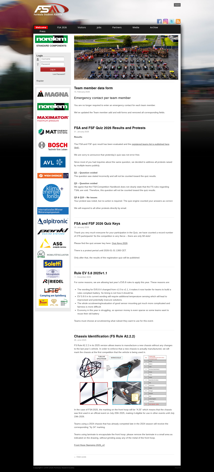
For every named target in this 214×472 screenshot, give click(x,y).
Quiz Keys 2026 (120, 243)
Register (40, 81)
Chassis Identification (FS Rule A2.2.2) (104, 336)
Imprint (177, 5)
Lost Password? (59, 74)
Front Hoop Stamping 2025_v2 (89, 445)
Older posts (80, 456)
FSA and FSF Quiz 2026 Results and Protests (110, 127)
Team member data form (93, 87)
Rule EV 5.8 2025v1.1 (90, 272)
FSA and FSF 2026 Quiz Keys (97, 223)
